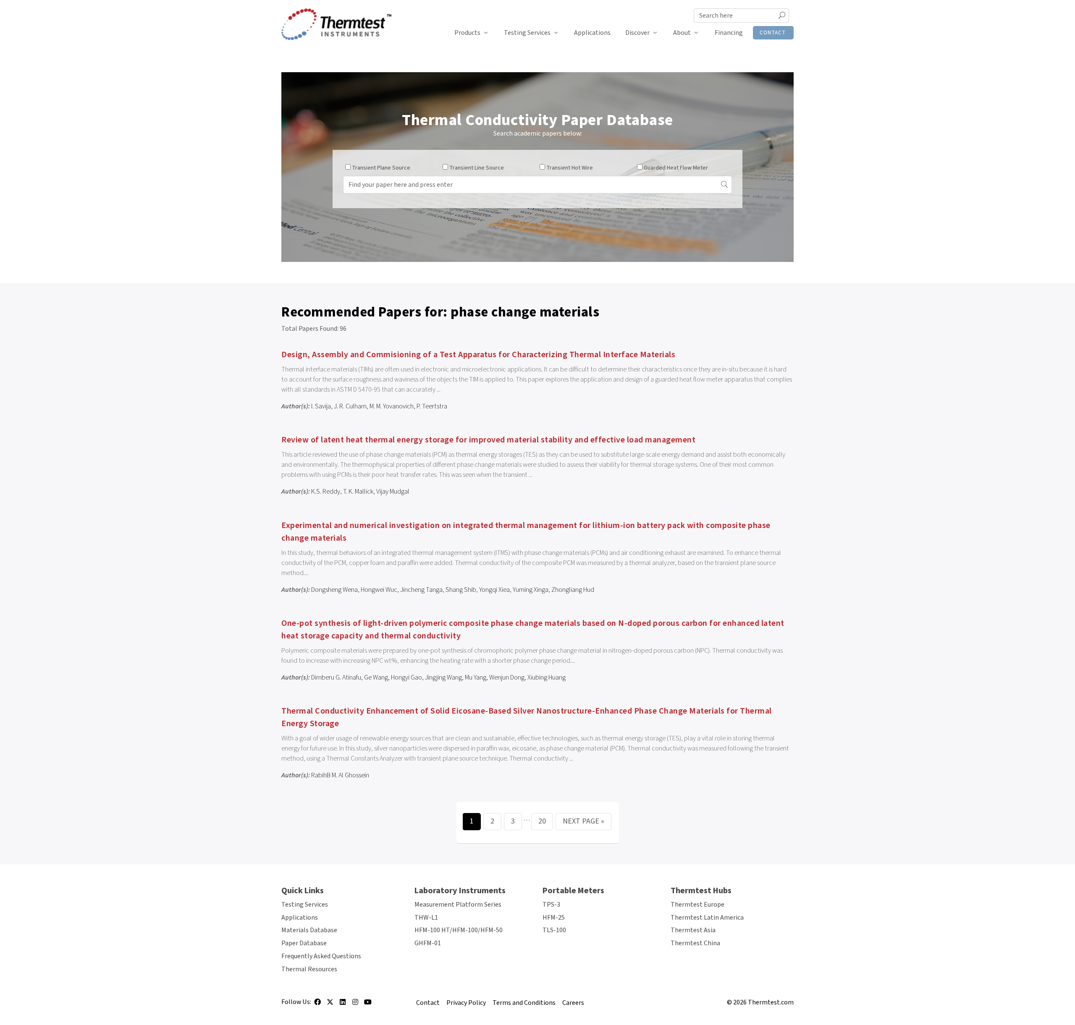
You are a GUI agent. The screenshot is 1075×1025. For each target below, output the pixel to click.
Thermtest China (695, 943)
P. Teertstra (432, 406)
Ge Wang (376, 677)
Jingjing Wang (443, 677)
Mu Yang (475, 677)
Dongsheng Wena (334, 589)
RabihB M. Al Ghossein (340, 775)
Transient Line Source (476, 168)
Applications (592, 32)
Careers (573, 1002)
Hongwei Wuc (379, 589)
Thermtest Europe (697, 904)
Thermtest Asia (693, 930)
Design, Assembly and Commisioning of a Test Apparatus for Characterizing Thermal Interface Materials (478, 355)
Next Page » (583, 821)
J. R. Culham (350, 406)
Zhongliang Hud (572, 589)
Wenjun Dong (506, 677)
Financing (729, 32)
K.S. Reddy (325, 491)
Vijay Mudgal (392, 491)
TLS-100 (554, 930)
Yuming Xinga (530, 589)
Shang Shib (461, 589)
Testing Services (527, 32)
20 (542, 821)
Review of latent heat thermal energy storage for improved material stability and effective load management (488, 440)
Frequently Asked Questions (321, 956)
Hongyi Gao (406, 677)
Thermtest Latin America (707, 917)
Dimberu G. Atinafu (336, 677)
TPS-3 (551, 904)
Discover (637, 32)
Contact (773, 33)
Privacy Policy (466, 1002)
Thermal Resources (309, 969)
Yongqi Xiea (494, 589)
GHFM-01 (427, 943)
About (682, 32)
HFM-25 (554, 917)
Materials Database (309, 930)
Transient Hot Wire (569, 168)
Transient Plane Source (381, 168)
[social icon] (317, 1005)
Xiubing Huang (546, 677)
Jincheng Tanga (421, 589)
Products (467, 32)
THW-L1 (426, 917)
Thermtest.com (771, 1002)
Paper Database (304, 943)
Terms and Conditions (524, 1002)
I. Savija (321, 406)
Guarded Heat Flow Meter (676, 168)
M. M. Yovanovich (392, 406)
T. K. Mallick (358, 491)
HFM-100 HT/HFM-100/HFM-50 (458, 930)
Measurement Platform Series (457, 904)
